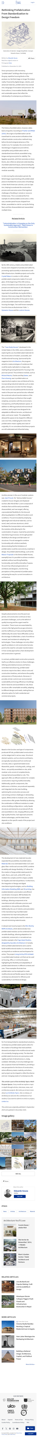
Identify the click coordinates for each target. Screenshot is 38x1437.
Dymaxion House (7, 310)
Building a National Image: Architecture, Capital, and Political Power (24, 1355)
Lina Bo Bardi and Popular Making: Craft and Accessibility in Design (24, 1286)
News (5, 1211)
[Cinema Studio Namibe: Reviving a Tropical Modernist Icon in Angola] (8, 1327)
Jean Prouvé (9, 498)
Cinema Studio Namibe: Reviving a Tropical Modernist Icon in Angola (25, 1326)
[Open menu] (2, 2)
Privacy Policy (5, 1434)
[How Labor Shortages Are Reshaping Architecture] (8, 1341)
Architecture (17, 361)
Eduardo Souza (21, 1190)
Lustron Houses (24, 310)
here (10, 63)
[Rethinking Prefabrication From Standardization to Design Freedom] (18, 1126)
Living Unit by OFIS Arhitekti (24, 954)
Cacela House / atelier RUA (23, 1226)
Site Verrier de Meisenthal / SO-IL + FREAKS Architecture (25, 1244)
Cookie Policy (12, 1434)
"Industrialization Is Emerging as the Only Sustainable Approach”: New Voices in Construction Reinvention (19, 225)
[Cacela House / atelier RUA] (10, 1230)
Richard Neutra (7, 375)
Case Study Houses (11, 347)
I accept (30, 1434)
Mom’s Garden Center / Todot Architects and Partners (23, 1258)
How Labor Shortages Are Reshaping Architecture (25, 1337)
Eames (26, 375)
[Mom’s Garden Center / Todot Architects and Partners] (10, 1259)
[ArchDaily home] (18, 2)
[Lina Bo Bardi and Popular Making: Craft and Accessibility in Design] (8, 1287)
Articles (12, 1211)
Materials (5, 864)
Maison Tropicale (7, 554)
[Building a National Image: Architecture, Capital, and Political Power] (8, 1356)
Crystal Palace (6, 276)
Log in (32, 2)
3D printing (27, 889)
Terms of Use (19, 1433)
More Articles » (30, 1364)
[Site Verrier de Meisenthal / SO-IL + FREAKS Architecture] (10, 1245)
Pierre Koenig (6, 378)
